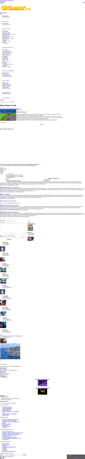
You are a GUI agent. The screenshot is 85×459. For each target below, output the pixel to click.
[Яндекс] (2, 458)
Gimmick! (4, 445)
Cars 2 (3, 412)
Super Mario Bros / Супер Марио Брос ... (10, 433)
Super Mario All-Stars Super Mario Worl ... (10, 438)
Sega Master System (6, 33)
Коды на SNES (5, 87)
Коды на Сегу (5, 82)
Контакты (6, 0)
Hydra (8, 178)
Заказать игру (11, 0)
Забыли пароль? (3, 456)
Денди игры (5, 30)
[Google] (3, 458)
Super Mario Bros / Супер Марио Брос (10, 419)
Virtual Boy (4, 65)
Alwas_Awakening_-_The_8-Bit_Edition (10, 411)
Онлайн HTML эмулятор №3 (32, 164)
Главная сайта (5, 15)
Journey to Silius (5, 443)
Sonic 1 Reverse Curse (6, 407)
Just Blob (4, 448)
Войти (25, 454)
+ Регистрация (10, 456)
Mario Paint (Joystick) (6, 431)
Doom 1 (4, 422)
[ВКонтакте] (0, 458)
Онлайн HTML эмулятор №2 (18, 164)
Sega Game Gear (5, 35)
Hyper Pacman (46, 180)
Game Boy (4, 39)
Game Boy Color (5, 37)
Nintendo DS (5, 58)
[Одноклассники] (1, 458)
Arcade (3, 60)
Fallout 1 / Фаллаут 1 (6, 426)
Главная (1, 0)
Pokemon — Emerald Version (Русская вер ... (11, 432)
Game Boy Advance (6, 54)
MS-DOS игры (5, 72)
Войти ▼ (2, 2)
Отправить (9, 239)
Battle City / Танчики (6, 423)
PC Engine (4, 63)
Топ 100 (83, 2)
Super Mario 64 (5, 415)
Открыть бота (3, 375)
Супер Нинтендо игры (7, 51)
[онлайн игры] (16, 11)
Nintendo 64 (4, 56)
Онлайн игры (5, 23)
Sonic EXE (4, 427)
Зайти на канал (3, 371)
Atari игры (4, 42)
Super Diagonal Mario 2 (7, 408)
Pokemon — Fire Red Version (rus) (9, 420)
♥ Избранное (2, 1)
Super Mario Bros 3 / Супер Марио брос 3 (11, 421)
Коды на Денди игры (6, 84)
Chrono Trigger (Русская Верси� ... (9, 413)
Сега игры (4, 49)
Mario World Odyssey (6, 410)
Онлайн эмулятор (6, 92)
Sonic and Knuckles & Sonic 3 (8, 437)
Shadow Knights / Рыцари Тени (8, 447)
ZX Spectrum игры (6, 75)
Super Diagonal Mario (6, 409)
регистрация (14, 366)
